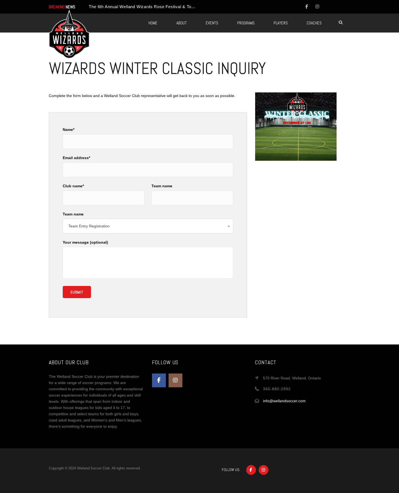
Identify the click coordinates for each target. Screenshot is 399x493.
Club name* (73, 186)
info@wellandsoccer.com (284, 401)
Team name (161, 186)
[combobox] (148, 226)
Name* (68, 129)
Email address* (76, 158)
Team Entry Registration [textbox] (89, 226)
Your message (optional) (85, 242)
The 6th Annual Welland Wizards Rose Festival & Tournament (149, 6)
